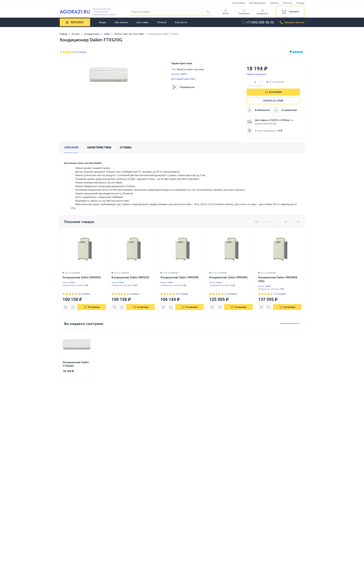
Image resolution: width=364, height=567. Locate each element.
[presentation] (84, 270)
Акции (102, 22)
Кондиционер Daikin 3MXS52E (130, 277)
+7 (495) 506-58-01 (260, 22)
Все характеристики (183, 78)
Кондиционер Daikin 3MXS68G (228, 277)
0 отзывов (80, 52)
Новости (287, 3)
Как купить (121, 22)
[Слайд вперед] (298, 221)
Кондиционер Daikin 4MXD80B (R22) (277, 279)
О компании (238, 3)
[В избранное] (66, 307)
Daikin (183, 73)
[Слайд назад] (285, 221)
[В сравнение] (73, 307)
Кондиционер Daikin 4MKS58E (179, 277)
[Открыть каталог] (67, 22)
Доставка (142, 22)
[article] (84, 270)
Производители (257, 3)
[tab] (71, 147)
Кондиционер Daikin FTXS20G (76, 364)
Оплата (161, 22)
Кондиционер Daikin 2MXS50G (82, 277)
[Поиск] (208, 11)
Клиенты (274, 3)
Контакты (181, 22)
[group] (290, 11)
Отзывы (300, 3)
